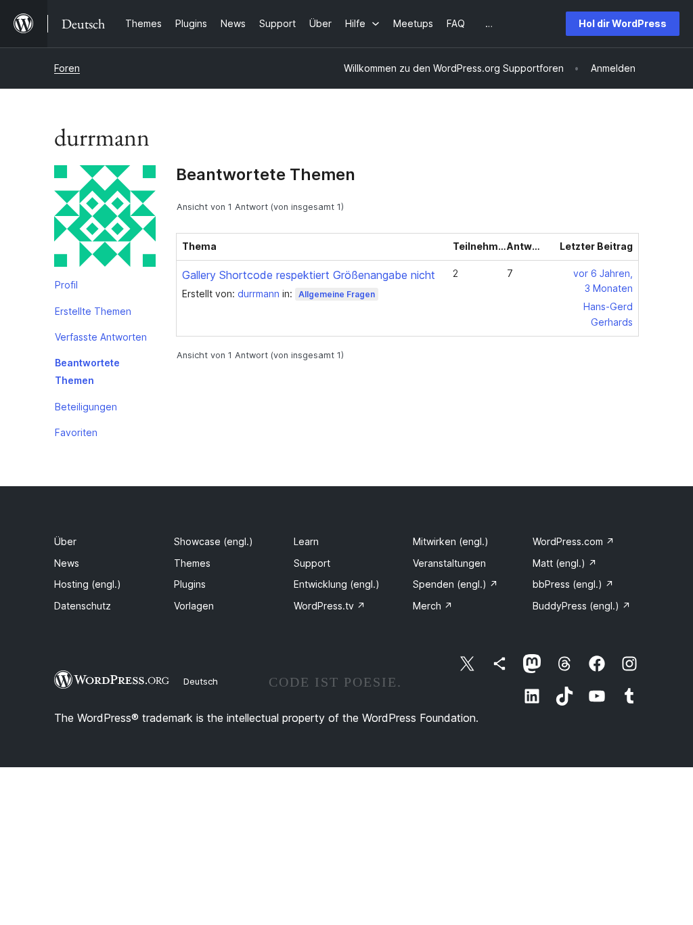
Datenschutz (82, 605)
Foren (67, 68)
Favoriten (76, 432)
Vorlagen (194, 605)
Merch (433, 605)
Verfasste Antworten (101, 337)
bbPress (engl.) (573, 584)
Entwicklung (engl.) (337, 584)
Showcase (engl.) (213, 541)
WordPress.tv (329, 605)
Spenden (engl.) (455, 584)
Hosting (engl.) (87, 584)
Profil (66, 285)
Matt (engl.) (565, 563)
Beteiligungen (86, 406)
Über (65, 541)
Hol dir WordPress (623, 23)
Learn (306, 541)
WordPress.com (573, 541)
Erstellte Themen (93, 311)
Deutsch (200, 681)
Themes (192, 563)
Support (312, 563)
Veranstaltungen (449, 563)
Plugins (190, 584)
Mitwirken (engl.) (451, 541)
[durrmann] (105, 218)
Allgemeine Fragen (336, 294)
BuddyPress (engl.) (582, 605)
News (66, 563)
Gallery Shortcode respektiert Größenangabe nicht (308, 275)
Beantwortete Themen (87, 371)
